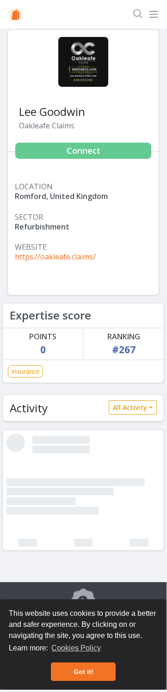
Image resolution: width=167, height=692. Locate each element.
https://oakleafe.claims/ (55, 257)
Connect (83, 150)
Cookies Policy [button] (76, 648)
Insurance (26, 371)
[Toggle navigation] (153, 14)
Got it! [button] (83, 671)
